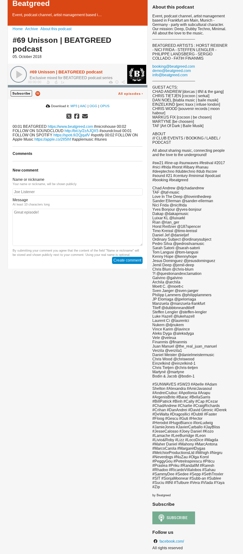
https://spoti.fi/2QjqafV (71, 135)
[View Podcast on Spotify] (37, 93)
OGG (93, 106)
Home (18, 29)
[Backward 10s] (48, 82)
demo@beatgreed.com (171, 71)
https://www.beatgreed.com (70, 126)
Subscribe (21, 93)
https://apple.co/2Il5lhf (52, 139)
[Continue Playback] (18, 74)
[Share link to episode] (123, 82)
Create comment (127, 260)
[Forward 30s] (56, 82)
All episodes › (130, 94)
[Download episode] (110, 82)
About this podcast (55, 29)
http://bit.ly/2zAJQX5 (81, 131)
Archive (31, 29)
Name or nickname (28, 179)
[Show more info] (117, 82)
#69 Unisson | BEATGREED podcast (66, 72)
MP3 (73, 106)
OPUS (104, 106)
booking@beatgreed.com (173, 66)
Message (20, 200)
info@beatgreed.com (169, 75)
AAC (83, 106)
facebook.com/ (171, 541)
